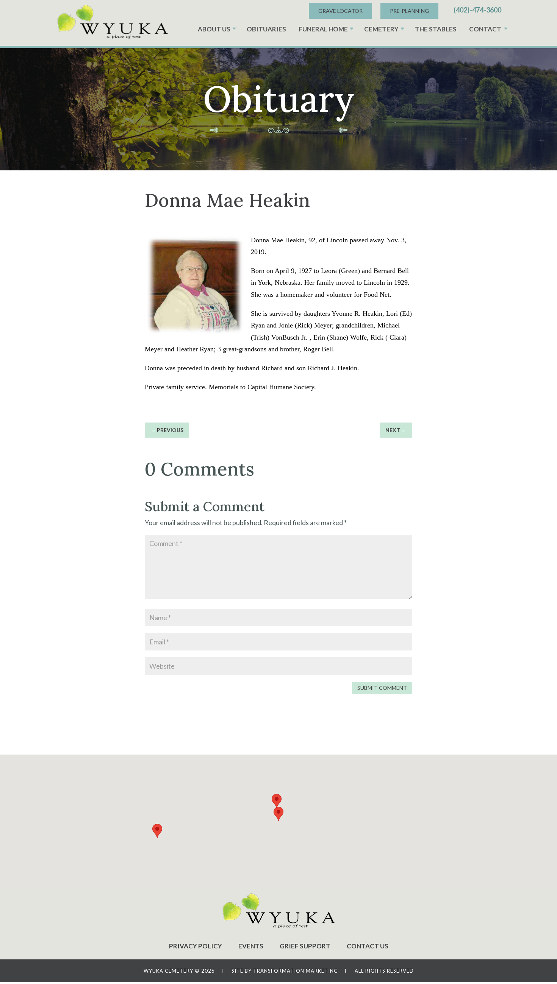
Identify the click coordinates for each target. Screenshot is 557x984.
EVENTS (250, 946)
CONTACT (485, 29)
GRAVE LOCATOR (340, 11)
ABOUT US (214, 29)
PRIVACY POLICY (195, 946)
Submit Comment (382, 688)
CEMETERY (381, 29)
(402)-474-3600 (477, 10)
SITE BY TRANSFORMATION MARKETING (285, 971)
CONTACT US (367, 946)
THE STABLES (436, 29)
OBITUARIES (266, 29)
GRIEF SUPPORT (305, 946)
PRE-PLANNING (409, 11)
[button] (278, 814)
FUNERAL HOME (323, 29)
